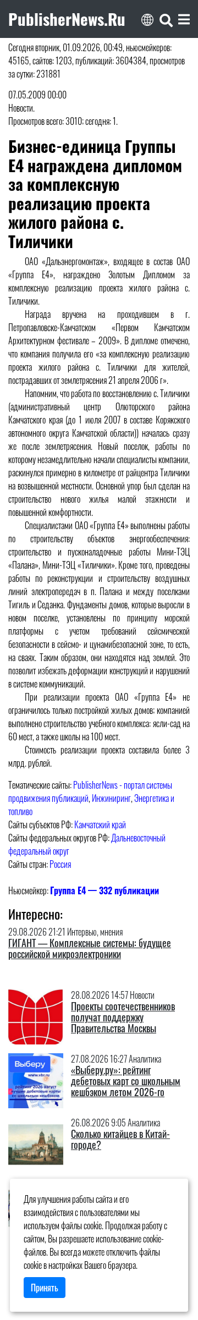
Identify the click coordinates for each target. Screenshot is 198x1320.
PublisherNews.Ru (66, 18)
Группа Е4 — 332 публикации (104, 890)
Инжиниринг (111, 798)
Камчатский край (100, 824)
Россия (60, 864)
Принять (44, 1287)
